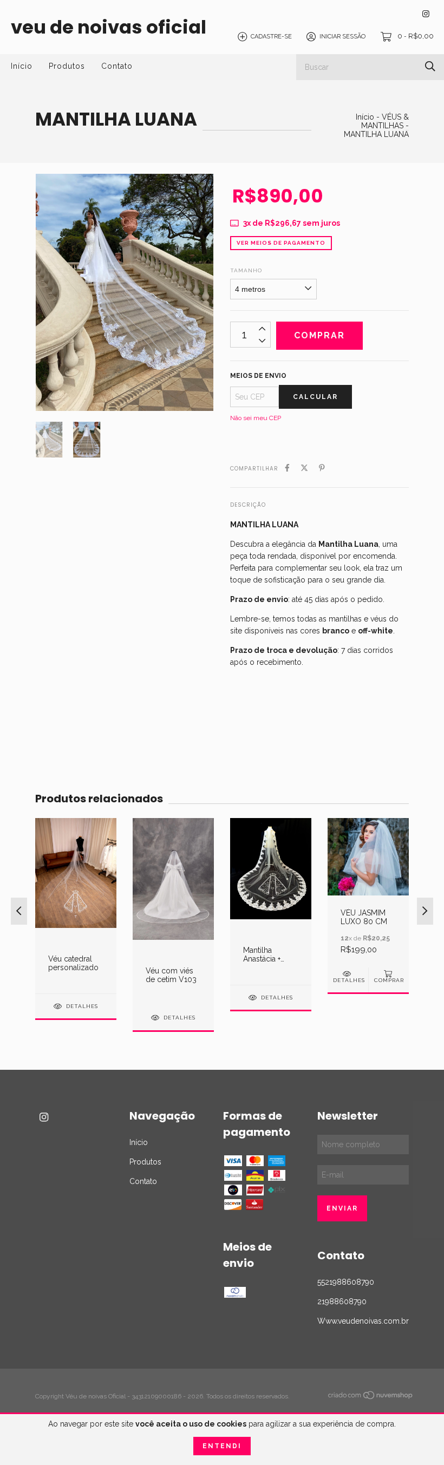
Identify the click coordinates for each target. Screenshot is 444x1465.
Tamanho (246, 270)
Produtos (67, 66)
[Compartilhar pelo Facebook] (287, 467)
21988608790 (342, 1301)
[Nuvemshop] (371, 1397)
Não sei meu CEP (255, 418)
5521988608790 (345, 1282)
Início (21, 66)
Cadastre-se (271, 36)
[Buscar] (430, 66)
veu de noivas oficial (108, 27)
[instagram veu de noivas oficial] (426, 13)
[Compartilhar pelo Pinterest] (322, 467)
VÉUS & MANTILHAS (385, 121)
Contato (117, 66)
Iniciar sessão (342, 36)
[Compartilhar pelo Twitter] (304, 467)
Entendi (222, 1446)
